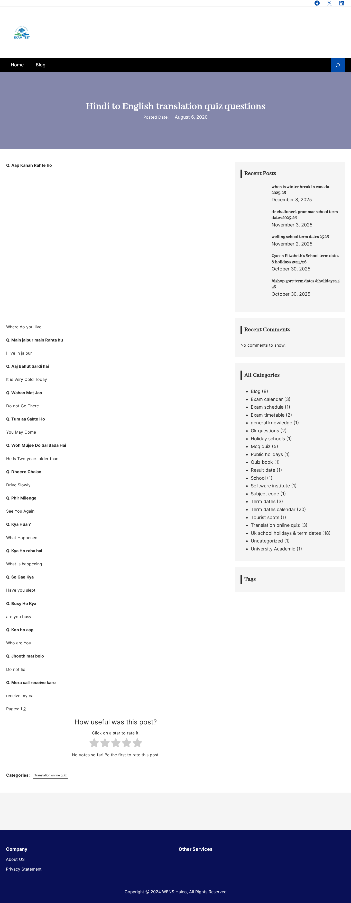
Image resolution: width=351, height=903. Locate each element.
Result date (263, 470)
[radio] (94, 744)
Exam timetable (267, 415)
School (258, 478)
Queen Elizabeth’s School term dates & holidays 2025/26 (305, 259)
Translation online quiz (50, 775)
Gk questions (265, 430)
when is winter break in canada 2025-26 (300, 190)
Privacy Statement (24, 869)
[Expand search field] (338, 65)
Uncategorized (267, 540)
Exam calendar (267, 399)
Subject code (265, 493)
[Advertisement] (115, 207)
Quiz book (262, 462)
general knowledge (271, 422)
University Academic (273, 548)
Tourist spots (265, 517)
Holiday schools (268, 438)
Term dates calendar (273, 509)
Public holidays (267, 454)
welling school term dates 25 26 (300, 237)
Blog (256, 391)
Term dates (263, 501)
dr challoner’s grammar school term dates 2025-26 (305, 215)
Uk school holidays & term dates (286, 533)
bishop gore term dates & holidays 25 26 (305, 284)
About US (15, 859)
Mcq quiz (261, 446)
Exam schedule (267, 407)
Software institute (270, 485)
